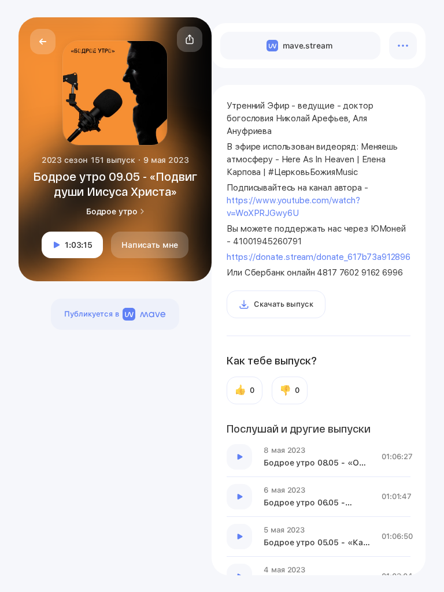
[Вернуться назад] (43, 41)
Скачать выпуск (283, 304)
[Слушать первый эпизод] (239, 457)
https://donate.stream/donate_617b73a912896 (318, 257)
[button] (189, 39)
